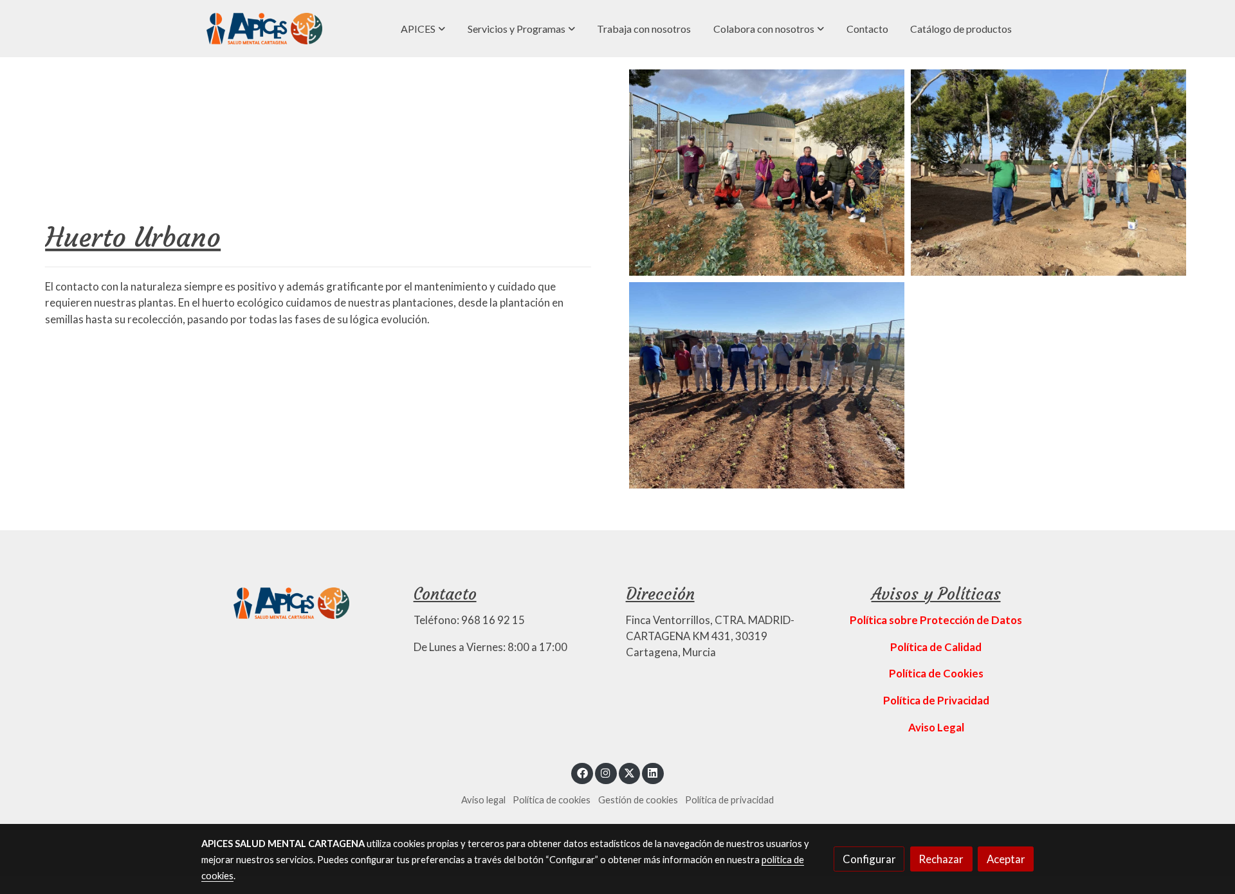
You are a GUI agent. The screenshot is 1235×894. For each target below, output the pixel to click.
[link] (264, 28)
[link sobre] (299, 601)
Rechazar (941, 859)
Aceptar (1006, 859)
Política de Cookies (936, 673)
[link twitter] (630, 772)
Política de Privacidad (936, 700)
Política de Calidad (936, 647)
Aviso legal (483, 799)
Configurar (869, 859)
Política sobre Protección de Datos (936, 620)
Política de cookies (551, 799)
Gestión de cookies (638, 799)
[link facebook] (582, 772)
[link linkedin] (653, 772)
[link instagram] (606, 772)
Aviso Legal (936, 727)
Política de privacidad (729, 799)
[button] (423, 28)
